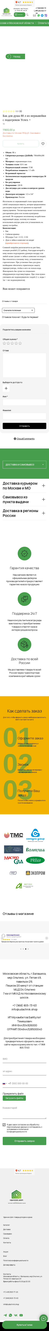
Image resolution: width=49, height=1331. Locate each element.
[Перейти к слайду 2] (23, 949)
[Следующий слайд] (46, 938)
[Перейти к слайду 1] (20, 949)
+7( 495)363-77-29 (10, 1292)
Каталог (6, 1225)
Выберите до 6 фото (12, 382)
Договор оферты (9, 1265)
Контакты (7, 1242)
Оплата (6, 1238)
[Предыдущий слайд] (2, 938)
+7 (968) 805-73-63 (25, 1005)
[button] (24, 1325)
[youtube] (21, 1316)
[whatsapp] (10, 1316)
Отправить (24, 426)
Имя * (5, 396)
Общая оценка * (10, 339)
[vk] (16, 1316)
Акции (5, 1252)
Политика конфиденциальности (15, 1260)
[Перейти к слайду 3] (25, 949)
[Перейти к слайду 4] (28, 949)
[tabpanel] (24, 507)
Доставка (6, 1229)
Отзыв (6, 350)
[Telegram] (5, 1316)
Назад (16, 56)
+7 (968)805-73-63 (10, 1298)
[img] (38, 15)
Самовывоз (7, 1234)
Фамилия (7, 410)
